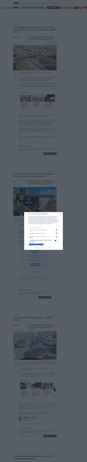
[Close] (61, 214)
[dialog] (43, 231)
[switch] (56, 230)
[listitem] (43, 227)
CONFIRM (36, 244)
